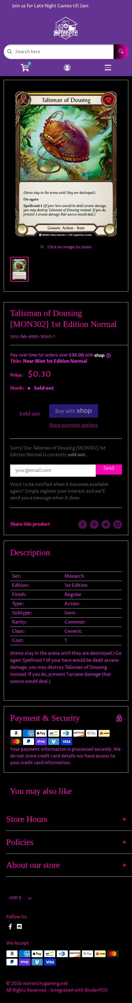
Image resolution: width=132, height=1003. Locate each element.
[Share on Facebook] (82, 524)
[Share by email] (117, 524)
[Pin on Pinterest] (94, 524)
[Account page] (67, 68)
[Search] (121, 51)
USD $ (15, 898)
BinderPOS (96, 990)
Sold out (29, 414)
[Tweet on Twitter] (106, 524)
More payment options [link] (73, 425)
